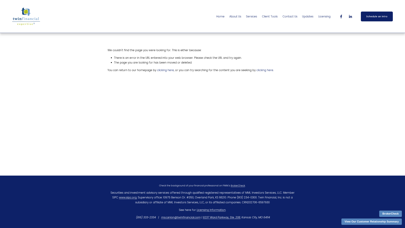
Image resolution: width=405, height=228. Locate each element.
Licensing (324, 16)
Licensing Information (211, 210)
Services (251, 16)
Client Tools (270, 16)
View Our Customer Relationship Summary (372, 221)
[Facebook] (341, 16)
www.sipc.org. (128, 197)
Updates (307, 16)
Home (220, 16)
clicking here (165, 70)
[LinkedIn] (350, 16)
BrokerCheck (390, 213)
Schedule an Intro (376, 16)
